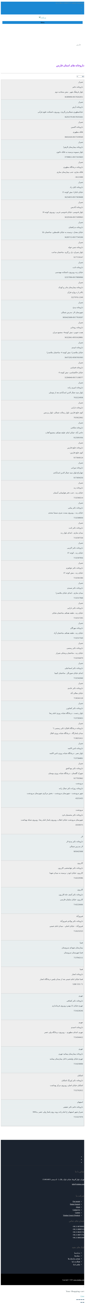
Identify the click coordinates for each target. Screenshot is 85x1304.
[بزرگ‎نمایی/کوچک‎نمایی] (77, 1299)
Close (82, 1296)
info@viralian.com (78, 1184)
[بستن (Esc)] (83, 1299)
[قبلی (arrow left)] (83, 1302)
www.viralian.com (78, 1280)
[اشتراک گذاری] (81, 1299)
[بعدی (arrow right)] (81, 1302)
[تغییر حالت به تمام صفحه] (79, 1299)
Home (82, 45)
